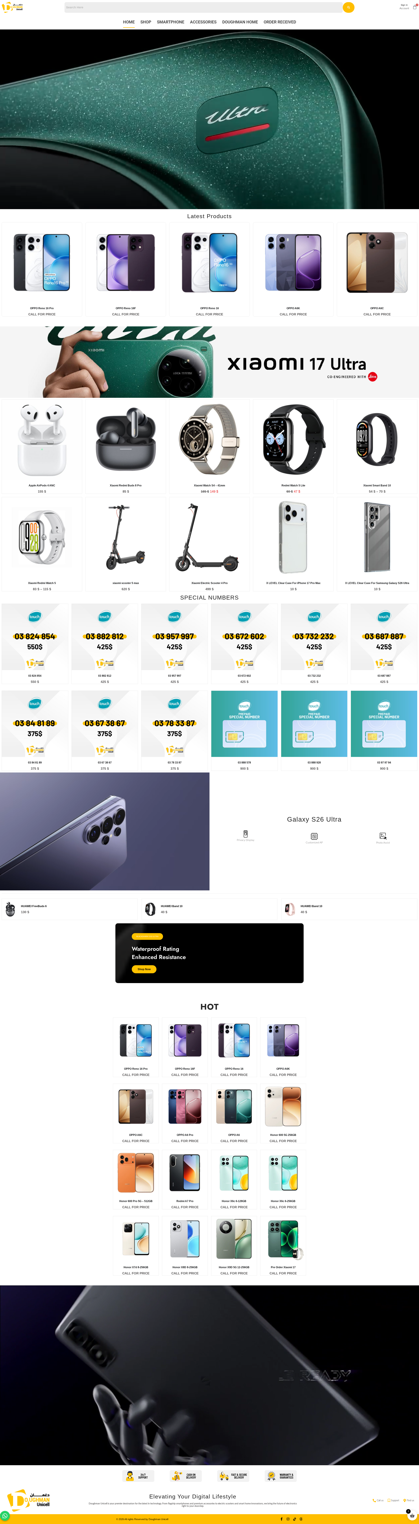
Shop (145, 22)
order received (280, 22)
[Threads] (301, 1519)
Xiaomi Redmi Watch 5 (42, 583)
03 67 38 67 (105, 762)
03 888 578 (244, 762)
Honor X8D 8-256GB (185, 1267)
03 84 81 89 (35, 762)
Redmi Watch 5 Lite (293, 485)
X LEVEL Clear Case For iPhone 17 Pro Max (293, 583)
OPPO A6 (234, 1135)
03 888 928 (314, 762)
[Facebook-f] (281, 1519)
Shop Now (144, 969)
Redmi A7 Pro (184, 1201)
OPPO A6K (293, 308)
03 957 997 (174, 675)
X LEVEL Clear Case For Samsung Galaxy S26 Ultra (377, 583)
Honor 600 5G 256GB (283, 1135)
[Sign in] (395, 6)
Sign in (404, 5)
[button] (5, 1516)
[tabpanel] (209, 907)
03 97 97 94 (384, 762)
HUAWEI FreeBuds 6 (34, 906)
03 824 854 (34, 675)
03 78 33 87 (175, 762)
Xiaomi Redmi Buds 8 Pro (126, 485)
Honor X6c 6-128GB (234, 1201)
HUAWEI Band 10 (171, 906)
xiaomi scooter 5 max (126, 583)
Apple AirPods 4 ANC (42, 485)
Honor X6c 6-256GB (283, 1201)
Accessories (203, 22)
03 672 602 (244, 675)
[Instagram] (288, 1519)
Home (129, 22)
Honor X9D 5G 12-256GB (234, 1267)
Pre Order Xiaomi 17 (283, 1267)
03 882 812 (104, 675)
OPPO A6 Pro (185, 1135)
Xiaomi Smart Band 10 (377, 485)
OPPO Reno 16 (209, 308)
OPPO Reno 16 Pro (42, 308)
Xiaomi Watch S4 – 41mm (209, 485)
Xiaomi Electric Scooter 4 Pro (209, 583)
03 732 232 (314, 675)
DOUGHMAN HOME (240, 22)
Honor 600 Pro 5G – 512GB (136, 1201)
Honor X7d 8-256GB (136, 1267)
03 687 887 (384, 675)
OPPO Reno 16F (126, 308)
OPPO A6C (377, 308)
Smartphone (170, 22)
